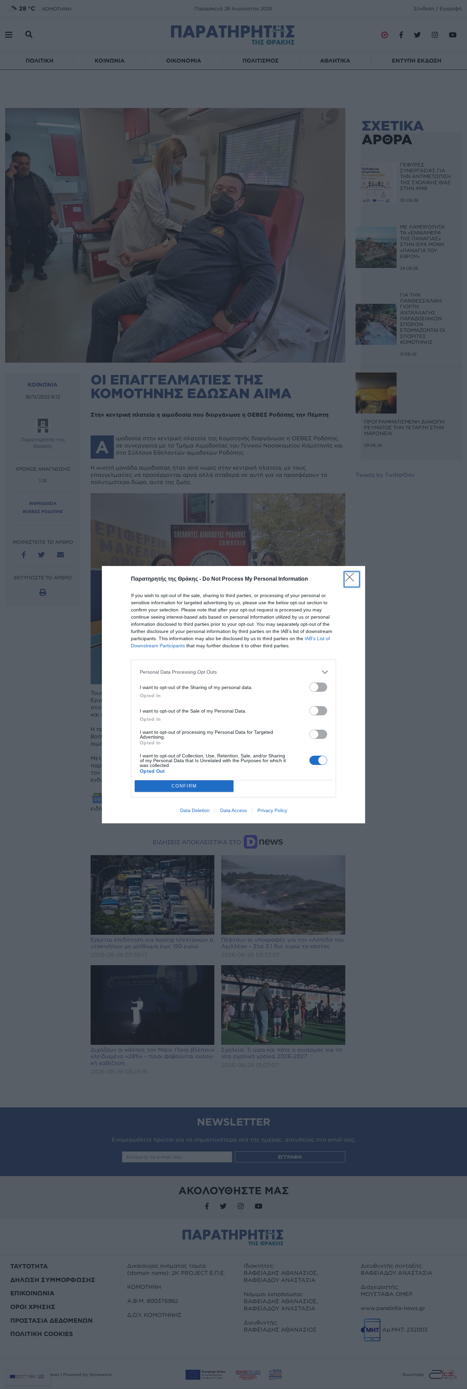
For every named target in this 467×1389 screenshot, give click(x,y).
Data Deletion (195, 810)
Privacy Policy (272, 810)
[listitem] (233, 672)
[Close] (351, 579)
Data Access (233, 810)
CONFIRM (184, 785)
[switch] (318, 687)
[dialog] (233, 694)
